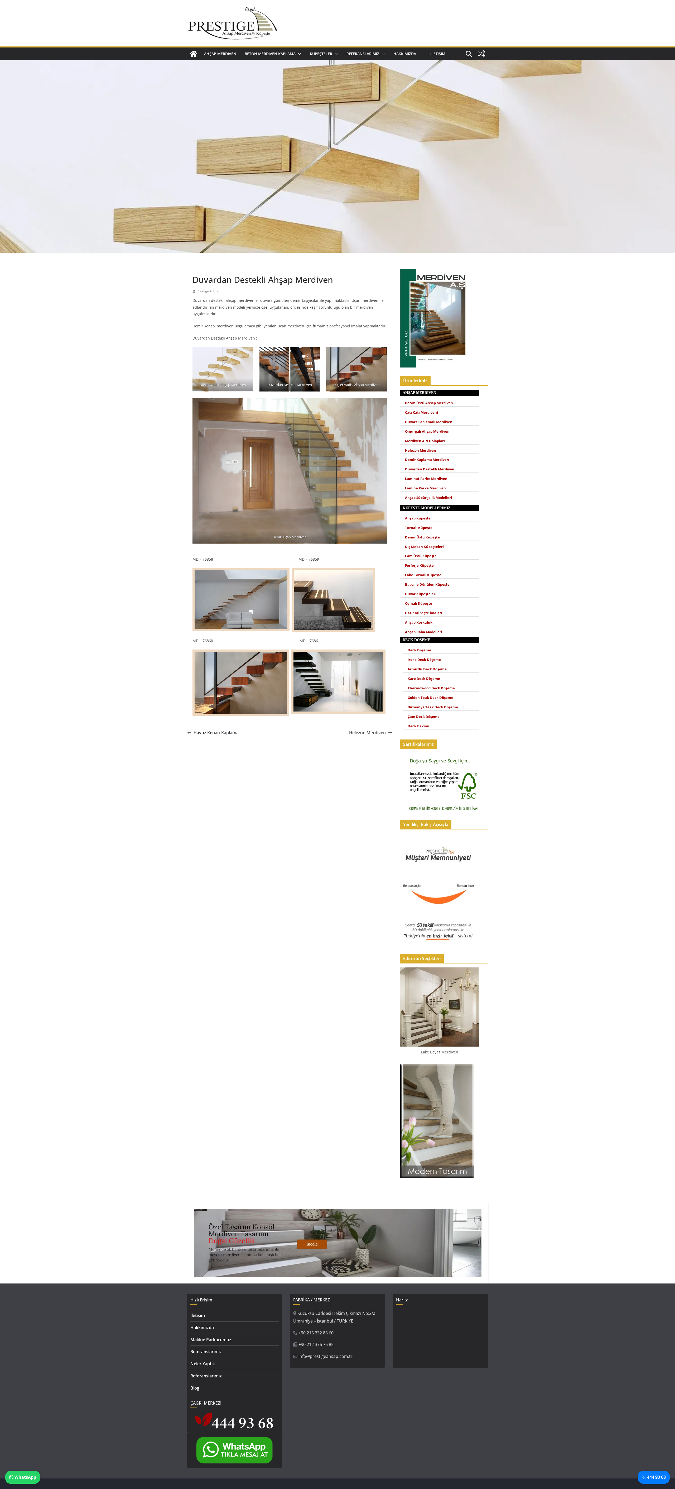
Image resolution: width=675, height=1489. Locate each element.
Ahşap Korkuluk (418, 622)
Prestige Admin (208, 291)
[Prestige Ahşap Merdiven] (193, 53)
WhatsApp (24, 1477)
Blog (194, 1388)
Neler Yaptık (202, 1364)
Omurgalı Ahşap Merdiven (427, 431)
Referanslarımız (362, 53)
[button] (298, 54)
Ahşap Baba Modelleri (423, 632)
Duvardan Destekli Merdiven (429, 469)
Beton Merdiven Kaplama (270, 53)
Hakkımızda (404, 53)
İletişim (437, 53)
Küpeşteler (321, 53)
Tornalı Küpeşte (418, 528)
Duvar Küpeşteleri (420, 594)
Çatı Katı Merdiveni (421, 412)
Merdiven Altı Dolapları (425, 441)
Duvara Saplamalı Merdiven (428, 422)
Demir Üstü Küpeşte (422, 537)
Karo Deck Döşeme (424, 678)
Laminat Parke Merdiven (426, 478)
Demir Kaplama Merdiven (427, 459)
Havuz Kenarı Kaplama (216, 733)
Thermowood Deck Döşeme (431, 688)
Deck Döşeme (419, 650)
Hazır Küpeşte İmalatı (423, 613)
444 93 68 (656, 1477)
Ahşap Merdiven (220, 53)
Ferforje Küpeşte (419, 565)
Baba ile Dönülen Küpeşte (427, 584)
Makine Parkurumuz (210, 1340)
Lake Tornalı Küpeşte (423, 575)
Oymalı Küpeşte (418, 603)
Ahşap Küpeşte (418, 518)
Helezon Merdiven (367, 733)
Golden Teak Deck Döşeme (430, 697)
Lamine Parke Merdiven (425, 488)
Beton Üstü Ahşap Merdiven (429, 403)
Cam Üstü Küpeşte (421, 556)
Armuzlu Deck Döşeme (427, 669)
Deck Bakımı (418, 726)
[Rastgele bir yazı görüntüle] (481, 53)
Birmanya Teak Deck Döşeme (433, 707)
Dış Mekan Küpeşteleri (424, 547)
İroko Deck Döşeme (424, 659)
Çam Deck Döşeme (424, 716)
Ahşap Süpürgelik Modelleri (428, 497)
